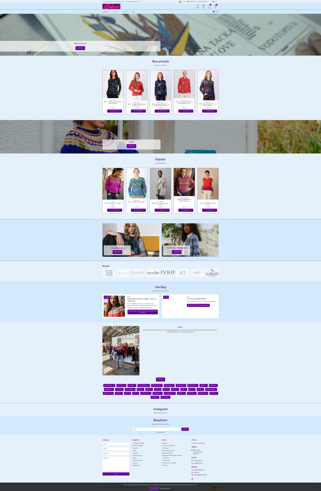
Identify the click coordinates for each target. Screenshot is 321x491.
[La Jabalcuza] (212, 273)
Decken (140, 389)
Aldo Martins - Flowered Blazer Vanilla (160, 203)
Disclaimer (166, 448)
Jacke (135, 393)
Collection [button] (105, 11)
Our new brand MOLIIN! (196, 299)
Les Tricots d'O (169, 393)
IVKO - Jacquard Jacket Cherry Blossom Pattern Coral (184, 102)
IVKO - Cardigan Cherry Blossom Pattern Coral (137, 104)
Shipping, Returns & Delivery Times (172, 455)
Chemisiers (109, 389)
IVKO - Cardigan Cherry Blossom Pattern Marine (113, 102)
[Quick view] (120, 73)
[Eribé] (138, 273)
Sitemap (165, 465)
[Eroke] (153, 273)
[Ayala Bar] (123, 273)
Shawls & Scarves (138, 460)
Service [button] (116, 11)
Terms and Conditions (169, 445)
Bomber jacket (156, 385)
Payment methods (168, 453)
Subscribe (185, 429)
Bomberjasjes (192, 385)
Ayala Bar (121, 385)
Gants (183, 389)
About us (165, 443)
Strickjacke (203, 393)
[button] (213, 1)
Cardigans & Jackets (138, 443)
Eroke (166, 389)
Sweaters (135, 453)
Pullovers (191, 393)
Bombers (203, 385)
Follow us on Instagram (212, 413)
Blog (133, 11)
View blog (215, 291)
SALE (216, 11)
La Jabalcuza (145, 393)
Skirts (134, 450)
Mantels (181, 393)
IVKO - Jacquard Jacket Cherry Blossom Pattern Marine (160, 104)
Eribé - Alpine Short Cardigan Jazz (113, 203)
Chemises (213, 385)
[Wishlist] (105, 111)
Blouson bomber (143, 385)
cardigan (155, 397)
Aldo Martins (160, 201)
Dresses (135, 448)
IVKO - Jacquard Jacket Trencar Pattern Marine (208, 104)
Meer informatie (165, 488)
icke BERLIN (165, 397)
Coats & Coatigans (138, 445)
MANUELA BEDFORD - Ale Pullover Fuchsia (184, 200)
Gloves (200, 389)
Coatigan (119, 389)
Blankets (131, 385)
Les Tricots (157, 393)
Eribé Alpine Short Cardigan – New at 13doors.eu (141, 300)
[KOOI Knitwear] (197, 273)
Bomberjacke (169, 385)
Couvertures (130, 389)
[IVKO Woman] (167, 273)
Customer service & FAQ (169, 463)
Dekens (149, 389)
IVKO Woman (113, 100)
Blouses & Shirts (137, 455)
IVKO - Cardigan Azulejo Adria (136, 202)
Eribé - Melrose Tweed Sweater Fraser (208, 203)
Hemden (119, 393)
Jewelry (135, 463)
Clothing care (166, 460)
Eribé (113, 201)
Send (116, 474)
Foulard (175, 389)
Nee (156, 488)
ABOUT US (160, 379)
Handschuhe (108, 393)
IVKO (127, 393)
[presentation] (101, 93)
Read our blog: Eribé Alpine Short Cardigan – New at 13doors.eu (142, 311)
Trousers (213, 393)
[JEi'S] (182, 273)
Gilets (191, 389)
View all (216, 266)
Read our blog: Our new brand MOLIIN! (198, 305)
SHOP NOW (131, 146)
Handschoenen (211, 389)
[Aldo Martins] (108, 273)
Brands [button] (125, 11)
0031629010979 (198, 460)
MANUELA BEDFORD (184, 198)
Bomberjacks (181, 385)
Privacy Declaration (160, 432)
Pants (134, 458)
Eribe (157, 389)
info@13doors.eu (198, 463)
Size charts (166, 458)
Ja (151, 488)
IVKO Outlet (136, 465)
